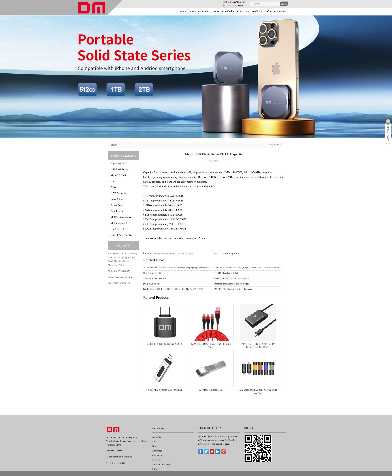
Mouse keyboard (119, 223)
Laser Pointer (117, 199)
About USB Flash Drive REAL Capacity (231, 278)
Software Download (275, 11)
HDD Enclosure (118, 193)
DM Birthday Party (230, 253)
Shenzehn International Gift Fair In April (173, 253)
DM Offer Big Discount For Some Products (233, 289)
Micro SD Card (118, 175)
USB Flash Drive (119, 169)
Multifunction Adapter (121, 217)
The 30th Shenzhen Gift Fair (226, 273)
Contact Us (243, 11)
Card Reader (117, 211)
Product (206, 11)
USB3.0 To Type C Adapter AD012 (164, 344)
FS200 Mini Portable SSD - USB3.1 (164, 390)
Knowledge (228, 11)
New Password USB (152, 273)
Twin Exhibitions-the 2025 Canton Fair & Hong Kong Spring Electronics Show (177, 268)
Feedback (257, 11)
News (216, 11)
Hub (113, 181)
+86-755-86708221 (234, 6)
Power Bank (117, 205)
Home (183, 11)
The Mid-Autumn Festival (154, 278)
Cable (113, 187)
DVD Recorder (118, 229)
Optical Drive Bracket (121, 235)
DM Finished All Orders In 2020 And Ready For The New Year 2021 (173, 289)
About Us (194, 11)
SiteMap (156, 469)
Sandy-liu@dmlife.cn (235, 2)
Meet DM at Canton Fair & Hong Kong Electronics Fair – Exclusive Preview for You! (248, 268)
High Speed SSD (119, 163)
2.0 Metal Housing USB (211, 390)
